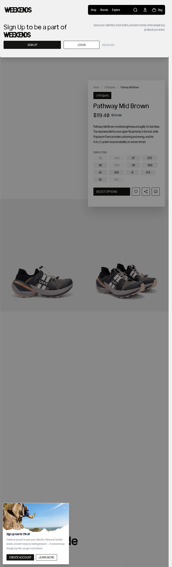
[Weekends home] (18, 10)
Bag (160, 10)
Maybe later (108, 45)
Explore (116, 10)
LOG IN (82, 45)
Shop (93, 10)
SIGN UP (32, 45)
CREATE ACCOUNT (20, 557)
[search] (135, 10)
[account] (145, 10)
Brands (104, 10)
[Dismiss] (64, 507)
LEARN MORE (46, 557)
